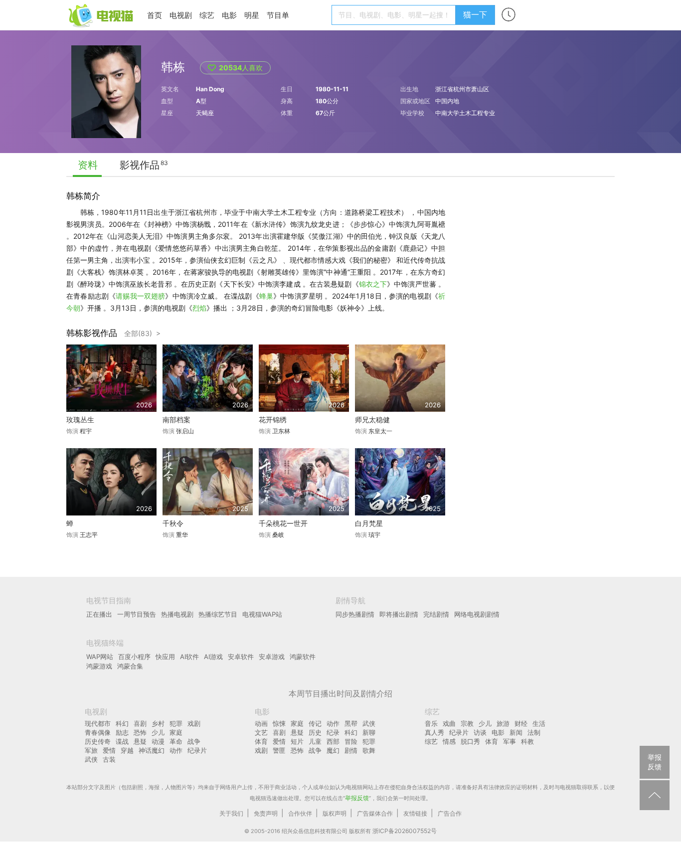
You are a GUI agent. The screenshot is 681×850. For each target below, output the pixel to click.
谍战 (122, 741)
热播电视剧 (177, 614)
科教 (527, 741)
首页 (154, 15)
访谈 (480, 732)
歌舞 (368, 750)
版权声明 (334, 813)
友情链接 (415, 813)
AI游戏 (213, 657)
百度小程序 (134, 657)
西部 (333, 741)
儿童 (315, 741)
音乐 (431, 723)
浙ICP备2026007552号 (404, 831)
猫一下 (475, 14)
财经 (520, 723)
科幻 (122, 723)
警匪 (279, 750)
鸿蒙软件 (303, 657)
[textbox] (395, 15)
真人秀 (434, 732)
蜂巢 (266, 296)
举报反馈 (357, 798)
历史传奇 (98, 741)
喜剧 (140, 723)
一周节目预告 (136, 614)
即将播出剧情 (398, 614)
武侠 (91, 759)
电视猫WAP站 (262, 614)
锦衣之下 (373, 284)
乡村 (158, 723)
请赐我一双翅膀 (140, 296)
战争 (193, 741)
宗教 (467, 723)
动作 (176, 750)
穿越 (127, 750)
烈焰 (199, 308)
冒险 (350, 741)
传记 (315, 723)
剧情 (350, 750)
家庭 (176, 732)
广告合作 (450, 813)
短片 (297, 741)
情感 (449, 741)
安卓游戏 (272, 657)
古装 (109, 759)
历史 (315, 732)
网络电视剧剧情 (477, 614)
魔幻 (333, 750)
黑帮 (350, 723)
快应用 (165, 657)
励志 (122, 732)
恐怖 (140, 732)
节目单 (278, 15)
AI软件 (189, 657)
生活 (538, 723)
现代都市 (98, 723)
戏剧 (193, 723)
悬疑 (140, 741)
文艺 (261, 732)
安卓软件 (241, 657)
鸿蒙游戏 (99, 666)
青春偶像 (98, 732)
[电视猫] (101, 14)
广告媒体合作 (375, 813)
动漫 (158, 741)
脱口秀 (470, 741)
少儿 (158, 732)
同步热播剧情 (355, 614)
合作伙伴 (300, 813)
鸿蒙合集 (130, 666)
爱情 (109, 750)
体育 (261, 741)
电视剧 (181, 15)
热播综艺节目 (217, 614)
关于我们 (231, 813)
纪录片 (197, 750)
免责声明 (266, 813)
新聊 (368, 732)
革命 (176, 741)
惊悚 (279, 723)
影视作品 (140, 165)
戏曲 (449, 723)
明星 (251, 15)
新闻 (516, 732)
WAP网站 (99, 657)
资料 (88, 165)
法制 (533, 732)
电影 (229, 15)
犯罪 (176, 723)
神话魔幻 (152, 750)
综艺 (206, 15)
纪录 (333, 732)
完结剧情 (436, 614)
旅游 (503, 723)
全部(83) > (142, 333)
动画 (261, 723)
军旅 (91, 750)
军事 (509, 741)
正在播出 (99, 614)
